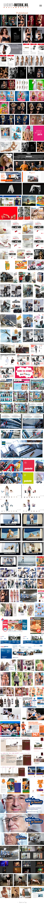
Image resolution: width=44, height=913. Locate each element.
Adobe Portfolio (25, 909)
